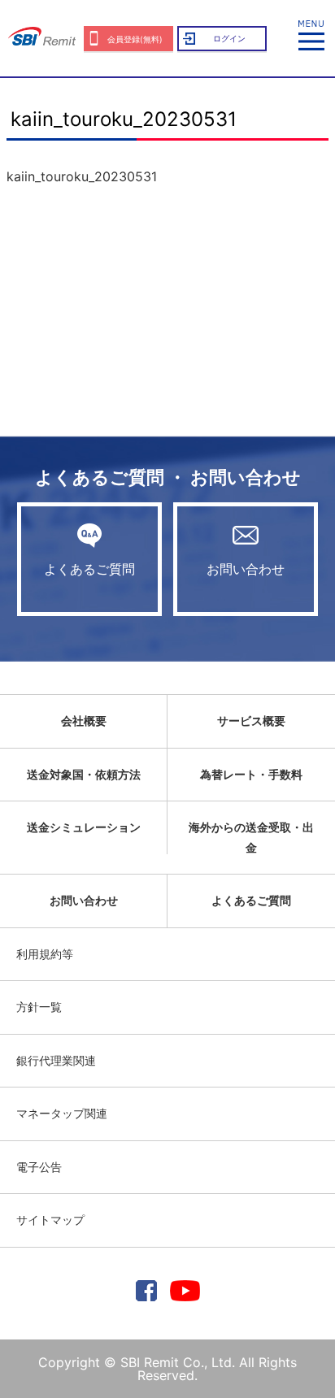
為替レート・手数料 (251, 774)
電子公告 (39, 1167)
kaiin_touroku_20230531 (82, 176)
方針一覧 (39, 1007)
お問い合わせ (246, 569)
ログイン (229, 38)
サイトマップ (50, 1220)
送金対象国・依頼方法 (84, 774)
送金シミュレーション (84, 827)
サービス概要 (251, 720)
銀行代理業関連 (56, 1060)
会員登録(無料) (135, 39)
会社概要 (84, 720)
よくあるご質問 (89, 569)
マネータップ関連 (61, 1113)
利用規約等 (44, 954)
